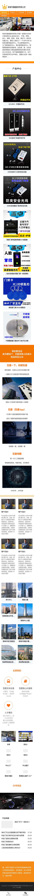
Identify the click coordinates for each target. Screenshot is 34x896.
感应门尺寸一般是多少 (22, 822)
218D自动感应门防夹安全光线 (17, 206)
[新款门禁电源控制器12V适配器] (17, 224)
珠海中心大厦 (25, 620)
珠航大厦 (25, 600)
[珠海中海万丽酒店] (8, 631)
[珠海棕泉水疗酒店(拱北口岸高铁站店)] (8, 608)
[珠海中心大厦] (25, 610)
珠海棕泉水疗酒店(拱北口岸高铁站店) (9, 616)
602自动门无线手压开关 (17, 138)
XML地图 (18, 887)
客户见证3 (21, 512)
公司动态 (21, 12)
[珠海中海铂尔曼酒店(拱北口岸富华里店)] (25, 631)
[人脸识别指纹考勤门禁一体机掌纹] (17, 258)
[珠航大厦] (25, 590)
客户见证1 (21, 551)
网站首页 (4, 12)
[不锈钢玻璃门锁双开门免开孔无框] (17, 325)
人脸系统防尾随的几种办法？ (11, 848)
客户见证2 (4, 551)
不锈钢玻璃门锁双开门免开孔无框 (17, 341)
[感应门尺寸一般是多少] (7, 824)
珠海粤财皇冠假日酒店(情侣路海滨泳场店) (26, 662)
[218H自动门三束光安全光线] (17, 156)
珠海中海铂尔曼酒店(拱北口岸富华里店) (26, 641)
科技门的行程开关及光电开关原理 (12, 835)
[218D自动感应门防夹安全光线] (17, 190)
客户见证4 (4, 512)
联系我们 (4, 15)
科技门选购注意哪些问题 (9, 838)
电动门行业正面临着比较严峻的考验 (13, 832)
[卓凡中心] (8, 590)
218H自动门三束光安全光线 (17, 172)
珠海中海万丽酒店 (9, 641)
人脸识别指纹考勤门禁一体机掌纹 (17, 273)
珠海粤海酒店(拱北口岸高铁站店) (9, 662)
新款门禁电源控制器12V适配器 (17, 240)
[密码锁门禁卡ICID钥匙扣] (17, 291)
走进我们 (30, 12)
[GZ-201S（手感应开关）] (17, 88)
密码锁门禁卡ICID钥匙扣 (17, 307)
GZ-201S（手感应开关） (17, 104)
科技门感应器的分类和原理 (10, 845)
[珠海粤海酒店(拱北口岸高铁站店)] (8, 652)
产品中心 (13, 12)
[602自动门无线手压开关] (17, 122)
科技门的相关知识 (7, 841)
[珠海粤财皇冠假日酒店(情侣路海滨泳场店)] (25, 652)
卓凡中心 (9, 600)
